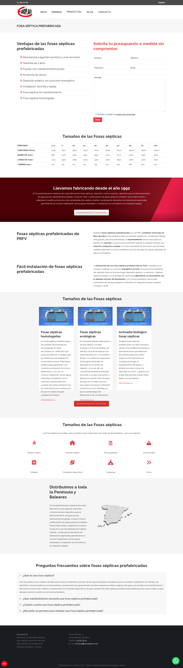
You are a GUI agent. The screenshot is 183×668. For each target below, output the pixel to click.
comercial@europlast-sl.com (86, 644)
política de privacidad (125, 114)
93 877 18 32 (82, 641)
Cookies (122, 665)
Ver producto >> (48, 400)
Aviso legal (114, 665)
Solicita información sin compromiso (91, 213)
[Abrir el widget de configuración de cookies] (4, 664)
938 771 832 (23, 2)
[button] (176, 661)
